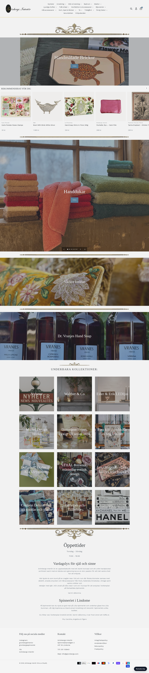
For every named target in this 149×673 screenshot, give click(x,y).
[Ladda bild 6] (77, 249)
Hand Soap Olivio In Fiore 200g (76, 125)
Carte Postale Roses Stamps (12, 125)
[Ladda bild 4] (73, 249)
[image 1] (16, 106)
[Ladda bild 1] (67, 249)
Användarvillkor (100, 643)
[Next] (146, 88)
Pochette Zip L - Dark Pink (106, 125)
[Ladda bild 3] (71, 249)
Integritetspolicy (101, 640)
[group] (16, 112)
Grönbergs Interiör (30, 663)
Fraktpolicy (98, 649)
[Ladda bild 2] (69, 249)
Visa (74, 66)
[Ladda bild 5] (75, 249)
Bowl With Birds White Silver (44, 125)
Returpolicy (99, 646)
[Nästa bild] (80, 249)
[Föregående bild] (64, 249)
